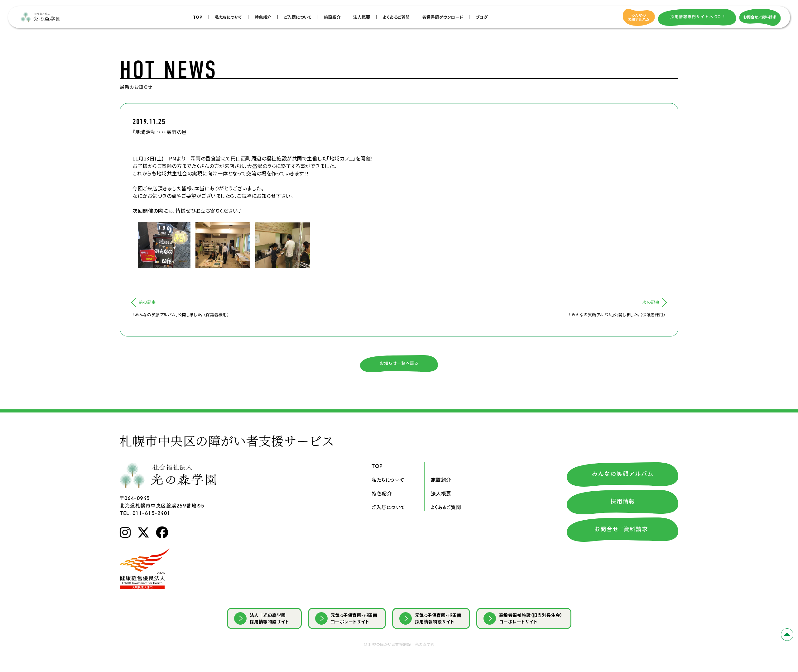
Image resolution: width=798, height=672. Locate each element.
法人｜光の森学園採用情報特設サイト (269, 618)
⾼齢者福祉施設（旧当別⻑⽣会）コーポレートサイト (531, 618)
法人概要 (361, 17)
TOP (198, 17)
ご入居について (298, 17)
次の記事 (650, 302)
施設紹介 (332, 17)
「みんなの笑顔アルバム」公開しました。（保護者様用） (180, 314)
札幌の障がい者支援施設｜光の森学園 (401, 644)
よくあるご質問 (396, 17)
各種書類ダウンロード (442, 17)
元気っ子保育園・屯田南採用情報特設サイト (438, 618)
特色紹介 (263, 17)
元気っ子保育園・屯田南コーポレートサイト (354, 618)
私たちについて (228, 17)
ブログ (482, 17)
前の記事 (147, 302)
